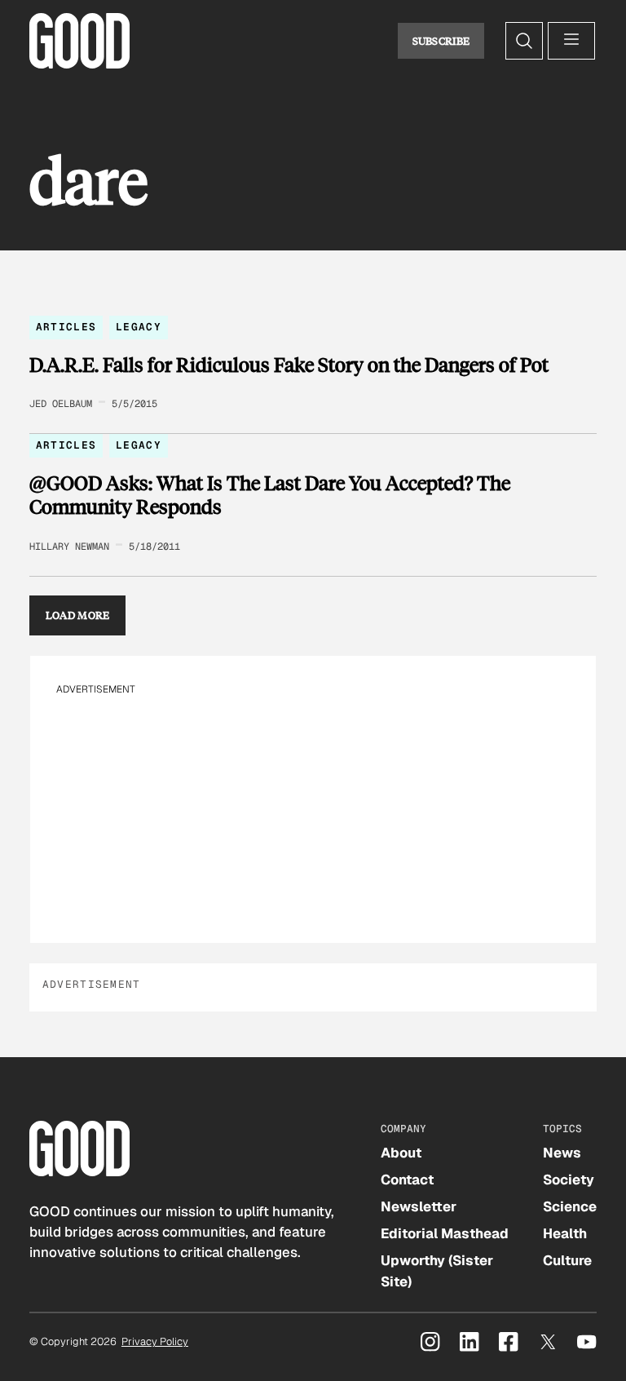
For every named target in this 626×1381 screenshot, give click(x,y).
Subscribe (441, 40)
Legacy (138, 327)
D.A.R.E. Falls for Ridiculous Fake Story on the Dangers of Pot (289, 364)
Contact (407, 1179)
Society (568, 1179)
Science (570, 1206)
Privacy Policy (154, 1341)
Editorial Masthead (445, 1233)
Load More (78, 615)
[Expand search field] (524, 41)
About (401, 1153)
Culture (567, 1260)
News (562, 1153)
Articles (66, 327)
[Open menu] (571, 41)
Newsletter (418, 1206)
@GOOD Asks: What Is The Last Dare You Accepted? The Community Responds (269, 495)
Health (565, 1233)
